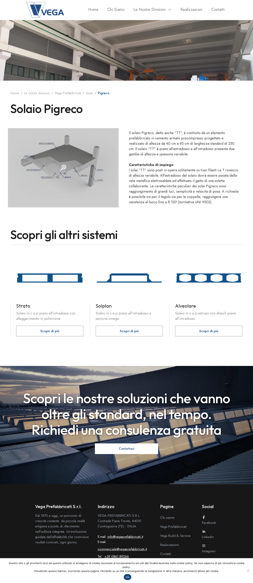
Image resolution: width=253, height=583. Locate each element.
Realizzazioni (191, 9)
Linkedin (208, 536)
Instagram (208, 551)
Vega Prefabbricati (68, 93)
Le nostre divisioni (149, 9)
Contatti (218, 9)
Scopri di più (49, 331)
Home (93, 9)
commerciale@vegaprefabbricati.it (122, 549)
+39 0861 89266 (116, 556)
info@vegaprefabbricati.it (125, 536)
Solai (89, 93)
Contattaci (126, 448)
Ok (127, 577)
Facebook (209, 522)
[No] (248, 571)
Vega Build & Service (175, 535)
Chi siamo (116, 9)
